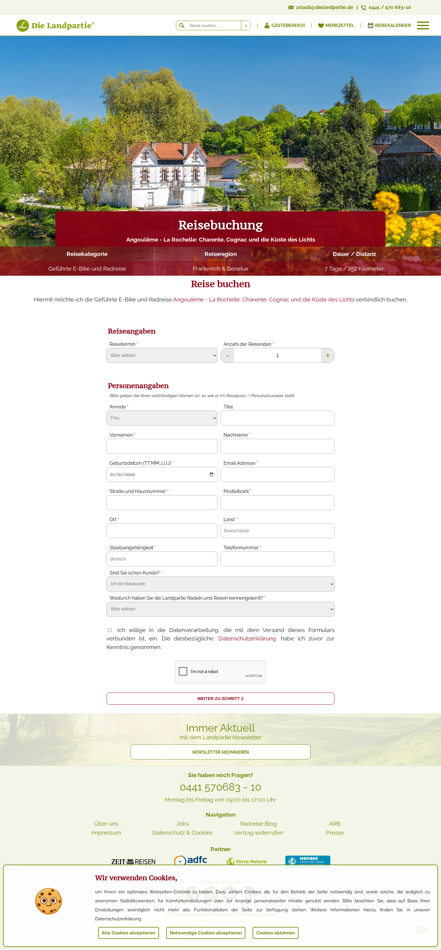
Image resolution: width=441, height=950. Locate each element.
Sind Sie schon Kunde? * (136, 573)
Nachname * (237, 435)
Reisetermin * (124, 344)
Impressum (106, 832)
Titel (228, 407)
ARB (334, 823)
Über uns (106, 823)
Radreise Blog (258, 823)
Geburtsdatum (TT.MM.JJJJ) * (142, 463)
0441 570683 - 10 (220, 787)
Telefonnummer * (243, 548)
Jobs (182, 823)
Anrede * (119, 407)
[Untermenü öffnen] (423, 25)
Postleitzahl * (237, 491)
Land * (230, 519)
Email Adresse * (241, 463)
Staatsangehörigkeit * (133, 548)
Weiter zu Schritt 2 (220, 698)
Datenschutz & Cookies (182, 832)
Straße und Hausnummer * (139, 491)
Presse (335, 832)
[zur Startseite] (48, 26)
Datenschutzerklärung (247, 638)
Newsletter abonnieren (220, 752)
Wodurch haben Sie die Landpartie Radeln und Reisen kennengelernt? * (188, 598)
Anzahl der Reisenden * (249, 344)
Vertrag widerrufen (258, 832)
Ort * (114, 519)
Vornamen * (122, 435)
